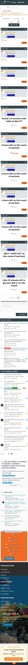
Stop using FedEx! (9, 381)
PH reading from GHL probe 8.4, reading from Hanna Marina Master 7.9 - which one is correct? (15, 503)
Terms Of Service (5, 601)
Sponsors (3, 575)
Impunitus (6, 400)
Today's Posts (5, 607)
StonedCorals (7, 439)
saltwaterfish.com (8, 431)
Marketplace (4, 569)
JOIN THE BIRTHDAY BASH (13, 659)
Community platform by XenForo (9, 633)
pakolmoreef (7, 406)
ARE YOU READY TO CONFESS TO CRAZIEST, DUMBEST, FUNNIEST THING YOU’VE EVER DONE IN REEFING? (14, 465)
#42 (25, 48)
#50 (25, 242)
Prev (12, 21)
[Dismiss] (25, 7)
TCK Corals (6, 343)
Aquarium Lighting (19, 376)
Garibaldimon (7, 446)
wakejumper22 (7, 383)
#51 (25, 268)
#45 (25, 107)
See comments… (14, 485)
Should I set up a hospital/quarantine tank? (15, 510)
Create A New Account (7, 610)
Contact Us (7, 625)
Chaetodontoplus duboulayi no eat (14, 404)
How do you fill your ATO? (11, 398)
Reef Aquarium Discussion (18, 383)
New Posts (8, 492)
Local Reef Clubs (5, 572)
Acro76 (5, 365)
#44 (25, 87)
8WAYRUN (21, 642)
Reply (24, 43)
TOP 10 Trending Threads (9, 371)
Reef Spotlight (5, 594)
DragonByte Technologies (7, 639)
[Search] (26, 2)
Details (15, 639)
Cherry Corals (11, 365)
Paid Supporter (5, 578)
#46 (25, 133)
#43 (25, 68)
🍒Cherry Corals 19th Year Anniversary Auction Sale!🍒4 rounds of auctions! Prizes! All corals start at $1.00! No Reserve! (15, 360)
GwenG (6, 423)
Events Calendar (5, 604)
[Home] (3, 663)
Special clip (7, 444)
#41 (25, 29)
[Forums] (7, 663)
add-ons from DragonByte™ (7, 637)
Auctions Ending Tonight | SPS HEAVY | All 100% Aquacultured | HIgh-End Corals (15, 349)
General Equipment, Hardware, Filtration (14, 499)
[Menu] (2, 2)
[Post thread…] (14, 663)
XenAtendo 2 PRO (5, 642)
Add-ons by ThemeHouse (8, 640)
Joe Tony (6, 414)
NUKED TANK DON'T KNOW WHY (13, 413)
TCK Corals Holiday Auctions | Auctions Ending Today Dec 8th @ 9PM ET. (15, 340)
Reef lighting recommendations (13, 374)
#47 (25, 162)
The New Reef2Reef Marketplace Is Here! (12, 389)
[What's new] (24, 663)
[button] (2, 303)
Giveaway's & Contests (7, 591)
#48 (25, 189)
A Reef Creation (6, 18)
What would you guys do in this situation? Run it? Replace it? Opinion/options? (15, 437)
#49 (25, 215)
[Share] (23, 29)
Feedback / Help (5, 588)
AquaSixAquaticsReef (9, 376)
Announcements (5, 585)
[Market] (20, 663)
